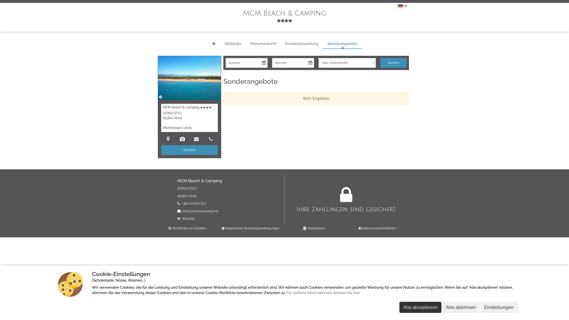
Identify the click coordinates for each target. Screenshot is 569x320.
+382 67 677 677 (193, 204)
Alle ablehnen (461, 307)
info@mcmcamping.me (200, 211)
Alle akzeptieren (420, 307)
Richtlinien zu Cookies (189, 228)
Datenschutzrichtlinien (378, 228)
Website (188, 219)
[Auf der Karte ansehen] (168, 139)
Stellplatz (232, 43)
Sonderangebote (342, 43)
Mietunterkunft (263, 43)
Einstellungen (499, 307)
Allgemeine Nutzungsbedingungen (252, 228)
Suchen (393, 63)
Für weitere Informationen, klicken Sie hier (323, 292)
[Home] (214, 44)
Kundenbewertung (302, 43)
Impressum (316, 228)
